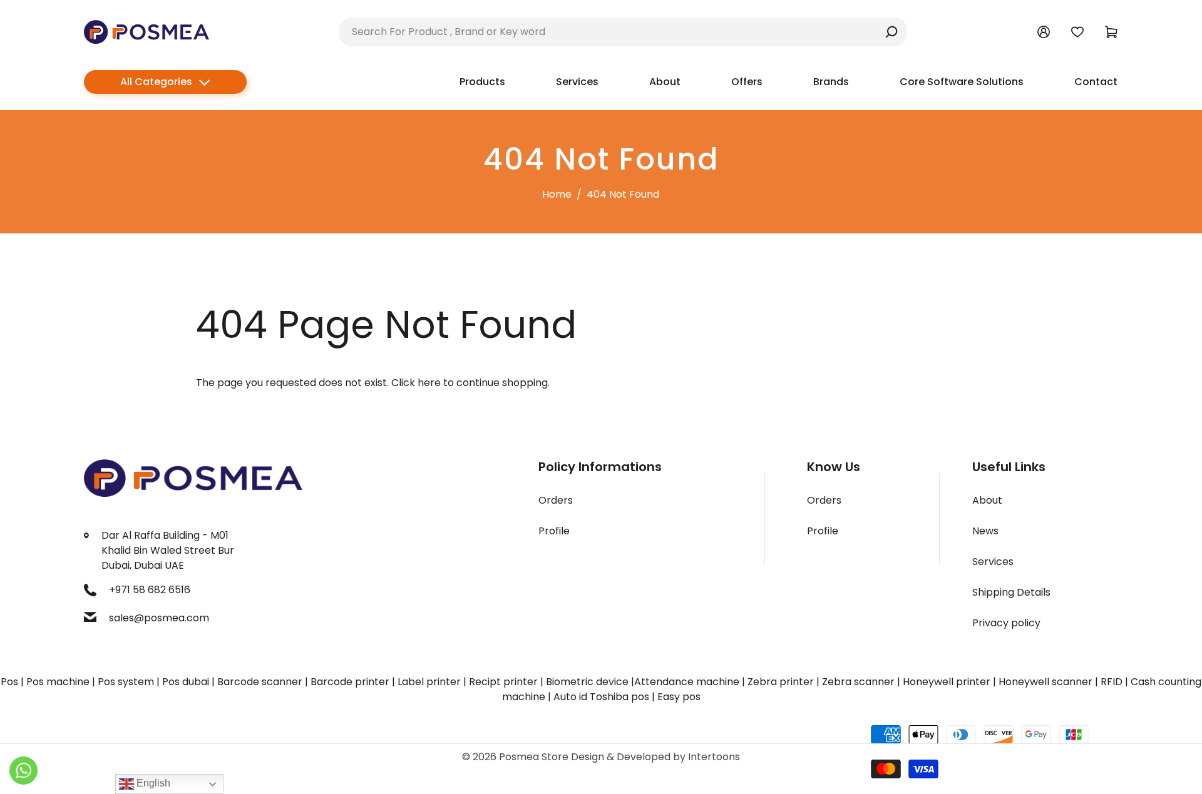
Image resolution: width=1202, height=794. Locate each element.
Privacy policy (1006, 623)
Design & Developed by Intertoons (655, 757)
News (985, 531)
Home (557, 194)
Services (993, 561)
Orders (555, 500)
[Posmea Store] (146, 31)
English (152, 783)
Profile (554, 531)
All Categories (156, 81)
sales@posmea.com (159, 618)
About (987, 500)
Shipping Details (1011, 592)
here (429, 382)
